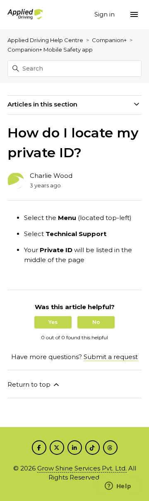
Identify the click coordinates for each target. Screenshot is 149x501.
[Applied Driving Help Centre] (25, 14)
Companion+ (109, 40)
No (96, 322)
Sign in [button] (105, 14)
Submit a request (111, 357)
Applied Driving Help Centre (45, 40)
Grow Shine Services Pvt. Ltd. (82, 468)
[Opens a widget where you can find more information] (118, 486)
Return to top (29, 384)
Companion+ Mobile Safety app (50, 49)
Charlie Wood (51, 176)
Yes (53, 322)
